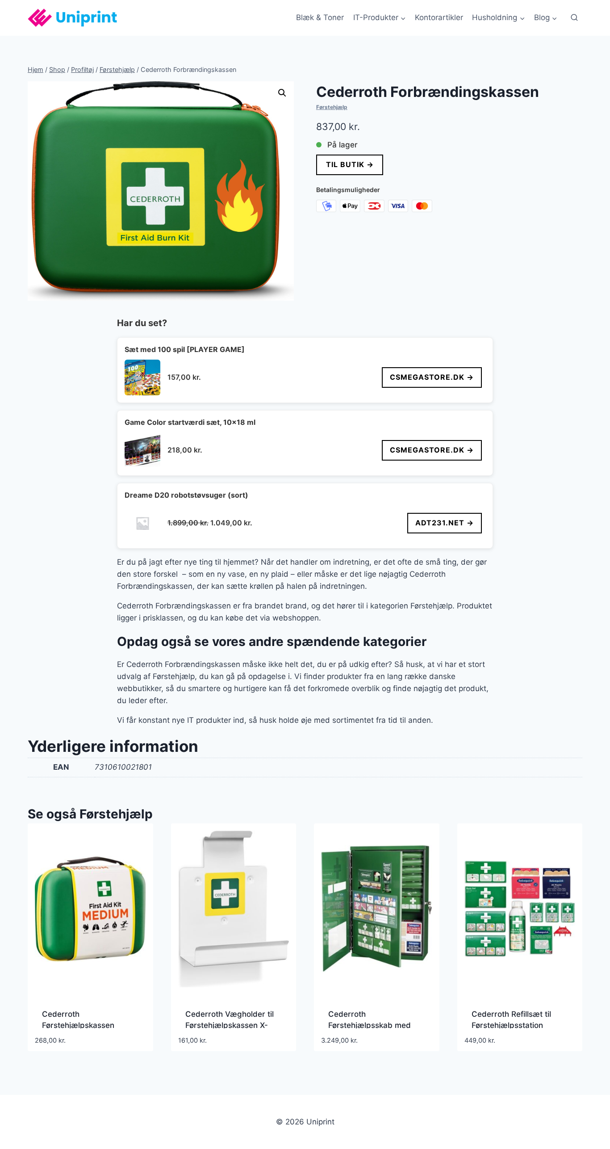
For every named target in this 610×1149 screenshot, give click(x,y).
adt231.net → (444, 522)
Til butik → (349, 164)
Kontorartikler (439, 17)
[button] (282, 93)
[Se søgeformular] (574, 18)
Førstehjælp (331, 107)
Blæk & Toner (320, 17)
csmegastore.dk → (432, 377)
